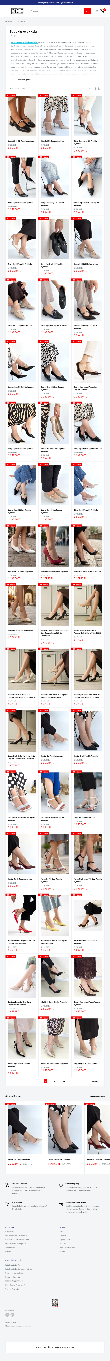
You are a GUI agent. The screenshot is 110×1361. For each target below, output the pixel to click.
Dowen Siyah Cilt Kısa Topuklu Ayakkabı (52, 388)
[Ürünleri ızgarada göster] (95, 88)
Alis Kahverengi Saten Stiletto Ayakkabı (85, 941)
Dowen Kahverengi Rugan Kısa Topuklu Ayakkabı (85, 388)
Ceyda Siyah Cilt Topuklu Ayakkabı (21, 141)
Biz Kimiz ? (9, 1232)
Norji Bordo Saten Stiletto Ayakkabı (54, 571)
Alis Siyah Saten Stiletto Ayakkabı (54, 1002)
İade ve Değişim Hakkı (14, 1281)
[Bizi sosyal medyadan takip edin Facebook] (7, 1315)
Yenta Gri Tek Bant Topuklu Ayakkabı (51, 880)
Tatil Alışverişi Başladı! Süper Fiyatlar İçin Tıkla (55, 2)
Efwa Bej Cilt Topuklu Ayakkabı (86, 510)
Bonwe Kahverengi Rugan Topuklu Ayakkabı (87, 1003)
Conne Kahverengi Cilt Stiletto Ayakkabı (85, 326)
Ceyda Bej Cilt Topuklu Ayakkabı (86, 1063)
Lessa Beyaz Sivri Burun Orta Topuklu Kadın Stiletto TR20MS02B (21, 695)
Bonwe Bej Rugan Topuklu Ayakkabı (54, 1063)
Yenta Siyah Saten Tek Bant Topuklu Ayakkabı (88, 880)
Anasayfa (8, 21)
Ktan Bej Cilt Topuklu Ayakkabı (52, 141)
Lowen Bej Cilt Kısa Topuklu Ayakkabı (51, 511)
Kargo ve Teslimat (12, 1277)
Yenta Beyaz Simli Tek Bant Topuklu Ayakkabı (21, 818)
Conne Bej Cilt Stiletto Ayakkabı (86, 264)
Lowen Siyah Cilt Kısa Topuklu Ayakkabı (19, 511)
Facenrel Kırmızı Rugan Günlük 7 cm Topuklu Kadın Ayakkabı (21, 941)
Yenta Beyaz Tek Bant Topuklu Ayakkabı (52, 818)
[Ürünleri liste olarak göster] (99, 88)
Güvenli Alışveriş (12, 1289)
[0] (102, 11)
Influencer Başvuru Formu (16, 1235)
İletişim (8, 1251)
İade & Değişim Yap (67, 1247)
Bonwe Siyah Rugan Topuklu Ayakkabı (19, 1064)
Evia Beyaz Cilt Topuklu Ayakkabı (20, 571)
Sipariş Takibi (65, 1239)
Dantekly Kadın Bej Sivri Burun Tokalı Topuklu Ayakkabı (19, 1003)
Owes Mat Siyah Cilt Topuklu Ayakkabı (52, 265)
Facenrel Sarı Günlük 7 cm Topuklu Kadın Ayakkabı (54, 941)
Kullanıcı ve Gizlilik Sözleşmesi (17, 1239)
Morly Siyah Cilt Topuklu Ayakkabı (20, 448)
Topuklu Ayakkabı (20, 21)
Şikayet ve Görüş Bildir (14, 1273)
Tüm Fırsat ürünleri (97, 1096)
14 (64, 1081)
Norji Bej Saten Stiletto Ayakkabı (20, 630)
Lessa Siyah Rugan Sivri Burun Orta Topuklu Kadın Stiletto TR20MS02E (87, 695)
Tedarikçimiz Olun (12, 1247)
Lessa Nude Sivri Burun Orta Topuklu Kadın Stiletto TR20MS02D (87, 631)
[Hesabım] (97, 10)
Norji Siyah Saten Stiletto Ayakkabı (87, 571)
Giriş (61, 1232)
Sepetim (63, 1235)
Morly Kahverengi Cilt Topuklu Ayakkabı (52, 203)
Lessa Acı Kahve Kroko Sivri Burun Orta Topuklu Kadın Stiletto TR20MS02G (54, 633)
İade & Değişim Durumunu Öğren (18, 1269)
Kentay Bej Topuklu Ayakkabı (52, 756)
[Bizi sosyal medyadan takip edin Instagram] (12, 1315)
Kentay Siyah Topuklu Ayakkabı (86, 756)
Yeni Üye (63, 1244)
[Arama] (87, 11)
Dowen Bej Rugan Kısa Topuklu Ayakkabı (53, 449)
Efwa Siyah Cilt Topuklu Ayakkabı (20, 202)
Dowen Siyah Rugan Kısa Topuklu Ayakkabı (86, 203)
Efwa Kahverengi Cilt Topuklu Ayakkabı (85, 142)
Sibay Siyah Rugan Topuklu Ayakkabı (88, 448)
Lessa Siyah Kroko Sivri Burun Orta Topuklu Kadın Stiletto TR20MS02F (21, 757)
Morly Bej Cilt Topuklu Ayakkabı (20, 264)
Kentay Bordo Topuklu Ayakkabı (20, 879)
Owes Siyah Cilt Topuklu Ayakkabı (54, 325)
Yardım (62, 1251)
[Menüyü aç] (6, 11)
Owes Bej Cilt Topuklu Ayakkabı (20, 325)
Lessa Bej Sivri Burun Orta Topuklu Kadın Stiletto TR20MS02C (54, 695)
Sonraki (95, 1081)
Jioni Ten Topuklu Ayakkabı (84, 817)
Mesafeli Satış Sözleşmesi (15, 1244)
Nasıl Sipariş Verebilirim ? (15, 1285)
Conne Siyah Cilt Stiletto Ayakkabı (21, 387)
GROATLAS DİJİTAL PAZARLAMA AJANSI (55, 1347)
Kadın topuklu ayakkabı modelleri (24, 42)
